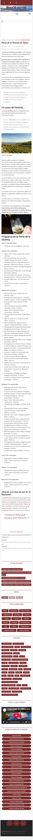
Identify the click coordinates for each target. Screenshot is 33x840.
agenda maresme (18, 643)
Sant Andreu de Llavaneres (9, 682)
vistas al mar (6, 691)
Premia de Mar (6, 678)
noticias (26, 672)
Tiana (14, 626)
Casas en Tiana (16, 798)
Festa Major (23, 666)
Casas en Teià (16, 794)
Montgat (14, 622)
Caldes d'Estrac (7, 656)
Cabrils (7, 504)
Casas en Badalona (16, 749)
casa (16, 656)
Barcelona (14, 611)
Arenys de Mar (25, 611)
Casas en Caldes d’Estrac (16, 760)
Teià (5, 626)
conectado (18, 535)
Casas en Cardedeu (16, 767)
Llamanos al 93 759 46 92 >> (16, 518)
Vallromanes (25, 626)
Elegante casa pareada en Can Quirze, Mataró (16, 581)
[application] (16, 715)
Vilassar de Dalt (9, 630)
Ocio (12, 39)
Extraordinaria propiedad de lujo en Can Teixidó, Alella (16, 574)
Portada (17, 39)
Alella (3, 39)
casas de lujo (6, 659)
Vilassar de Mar (24, 630)
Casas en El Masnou (16, 770)
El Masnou (5, 666)
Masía (4, 672)
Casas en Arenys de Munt (16, 742)
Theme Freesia (21, 831)
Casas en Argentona (16, 746)
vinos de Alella (8, 111)
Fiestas (8, 39)
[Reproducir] (4, 722)
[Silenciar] (26, 722)
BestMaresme (7, 498)
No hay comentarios (18, 46)
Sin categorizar (25, 39)
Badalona (17, 614)
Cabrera (26, 614)
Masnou (26, 618)
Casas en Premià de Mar (16, 784)
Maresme (23, 49)
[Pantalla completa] (29, 722)
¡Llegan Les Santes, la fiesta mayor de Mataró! (16, 584)
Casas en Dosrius (16, 763)
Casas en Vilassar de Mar (16, 808)
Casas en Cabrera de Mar (16, 753)
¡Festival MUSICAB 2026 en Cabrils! (13, 578)
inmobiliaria (18, 49)
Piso (17, 675)
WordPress (4, 833)
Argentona (7, 614)
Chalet (4, 662)
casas (8, 49)
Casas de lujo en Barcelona (20, 659)
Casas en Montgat (16, 777)
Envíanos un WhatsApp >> (16, 514)
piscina (10, 675)
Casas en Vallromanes (16, 801)
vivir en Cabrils (17, 691)
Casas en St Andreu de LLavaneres (16, 787)
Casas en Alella (16, 735)
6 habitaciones (6, 643)
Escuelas (14, 666)
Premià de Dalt (25, 622)
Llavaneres (9, 506)
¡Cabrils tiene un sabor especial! (12, 569)
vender (4, 688)
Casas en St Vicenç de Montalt (16, 791)
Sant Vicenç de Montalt (8, 685)
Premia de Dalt (18, 504)
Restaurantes (17, 678)
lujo (20, 669)
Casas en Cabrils (16, 756)
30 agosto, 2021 (6, 46)
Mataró (5, 622)
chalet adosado (13, 662)
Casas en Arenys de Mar (16, 739)
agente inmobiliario (7, 647)
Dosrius (16, 618)
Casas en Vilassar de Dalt (16, 805)
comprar (12, 49)
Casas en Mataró (16, 774)
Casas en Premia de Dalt (16, 780)
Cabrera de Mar (7, 653)
